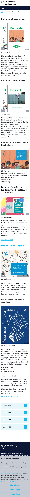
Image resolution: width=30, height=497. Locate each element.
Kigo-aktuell (12, 12)
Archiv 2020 (7, 427)
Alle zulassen (15, 485)
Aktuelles (20, 12)
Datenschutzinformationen (8, 481)
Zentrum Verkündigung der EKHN (12, 453)
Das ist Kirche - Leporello (13, 245)
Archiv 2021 (7, 420)
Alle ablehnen (15, 494)
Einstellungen (15, 490)
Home (4, 12)
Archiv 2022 (7, 413)
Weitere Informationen (10, 397)
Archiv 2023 (7, 406)
